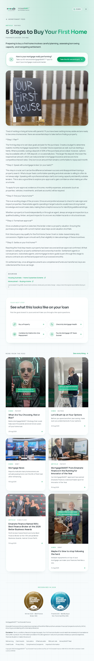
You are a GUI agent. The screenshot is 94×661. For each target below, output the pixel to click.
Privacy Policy (20, 644)
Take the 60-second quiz (70, 59)
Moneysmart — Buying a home (19, 281)
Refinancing (10, 641)
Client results (20, 641)
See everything (79, 353)
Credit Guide (9, 644)
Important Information (53, 644)
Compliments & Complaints (34, 644)
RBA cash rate (52, 641)
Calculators (30, 641)
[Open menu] (86, 9)
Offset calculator (41, 641)
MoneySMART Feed (16, 19)
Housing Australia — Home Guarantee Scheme (25, 278)
